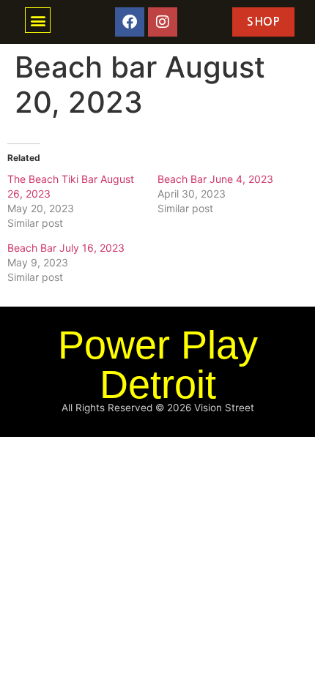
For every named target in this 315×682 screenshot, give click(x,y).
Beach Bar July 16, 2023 (66, 247)
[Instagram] (162, 22)
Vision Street (224, 407)
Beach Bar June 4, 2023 (215, 179)
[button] (38, 20)
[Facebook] (129, 22)
